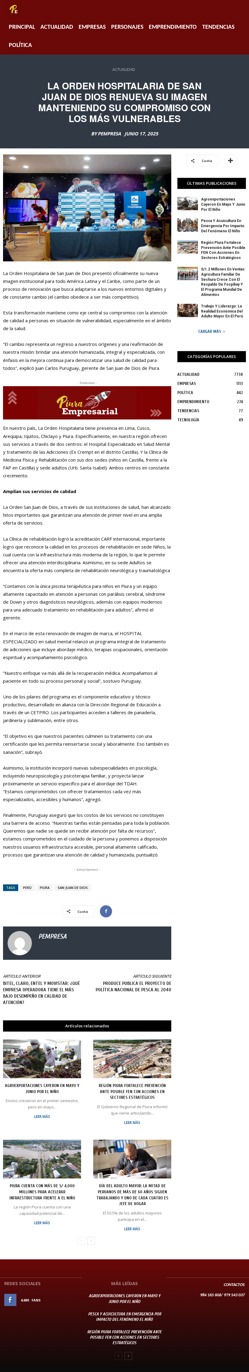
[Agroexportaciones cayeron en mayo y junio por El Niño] (42, 1059)
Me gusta (69, 1300)
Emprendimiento (173, 27)
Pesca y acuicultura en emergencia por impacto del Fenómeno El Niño (222, 226)
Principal (22, 27)
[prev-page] (81, 1241)
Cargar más (209, 331)
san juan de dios (73, 887)
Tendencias (218, 27)
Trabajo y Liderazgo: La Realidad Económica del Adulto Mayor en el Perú (222, 311)
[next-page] (91, 1241)
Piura (44, 887)
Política (20, 45)
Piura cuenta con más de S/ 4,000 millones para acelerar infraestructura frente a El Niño (42, 1191)
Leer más (42, 1116)
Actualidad (56, 27)
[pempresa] (20, 943)
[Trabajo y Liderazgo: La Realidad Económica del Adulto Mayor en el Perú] (187, 310)
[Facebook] (106, 911)
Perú (27, 887)
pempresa (109, 133)
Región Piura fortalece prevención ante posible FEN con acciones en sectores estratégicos (132, 1091)
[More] (230, 160)
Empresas (92, 27)
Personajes (127, 27)
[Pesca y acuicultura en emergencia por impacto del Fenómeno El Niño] (187, 225)
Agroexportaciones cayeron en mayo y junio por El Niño (223, 204)
